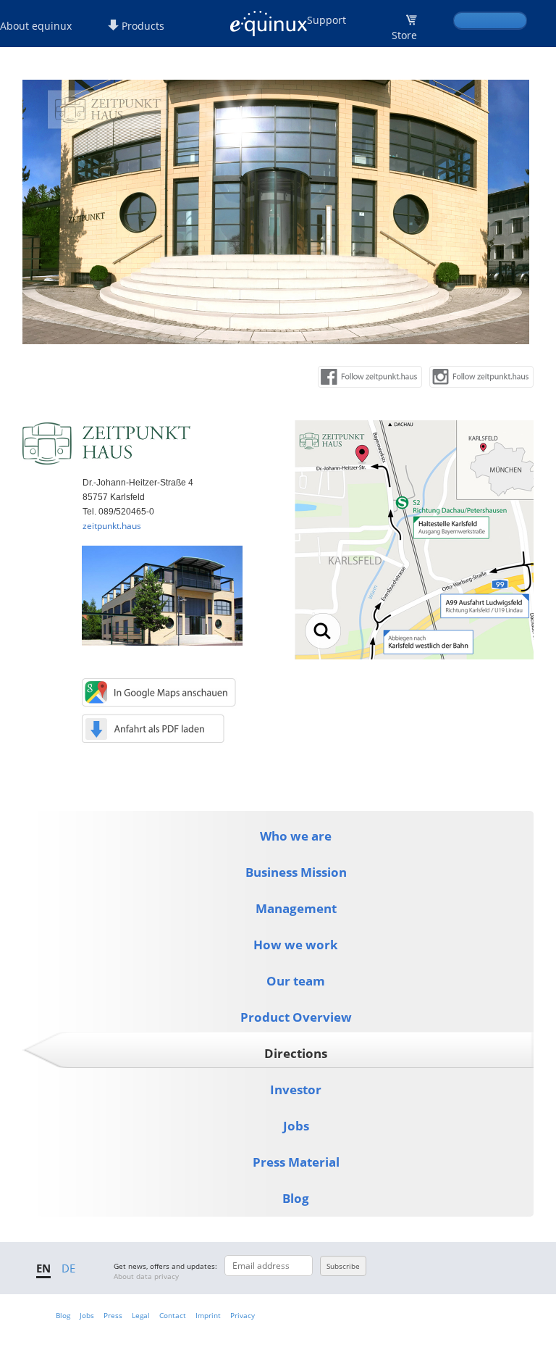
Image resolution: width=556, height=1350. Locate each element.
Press (113, 1315)
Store (404, 35)
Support (326, 20)
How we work (295, 944)
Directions (295, 1053)
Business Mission (296, 872)
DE (68, 1268)
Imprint (208, 1315)
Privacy (242, 1315)
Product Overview (296, 1017)
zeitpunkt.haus (112, 526)
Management (296, 908)
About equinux (36, 26)
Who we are (296, 836)
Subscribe (343, 1266)
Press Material (296, 1162)
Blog (295, 1198)
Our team (295, 980)
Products (141, 26)
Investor (295, 1089)
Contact (172, 1315)
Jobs (296, 1125)
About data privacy (146, 1276)
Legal (141, 1315)
